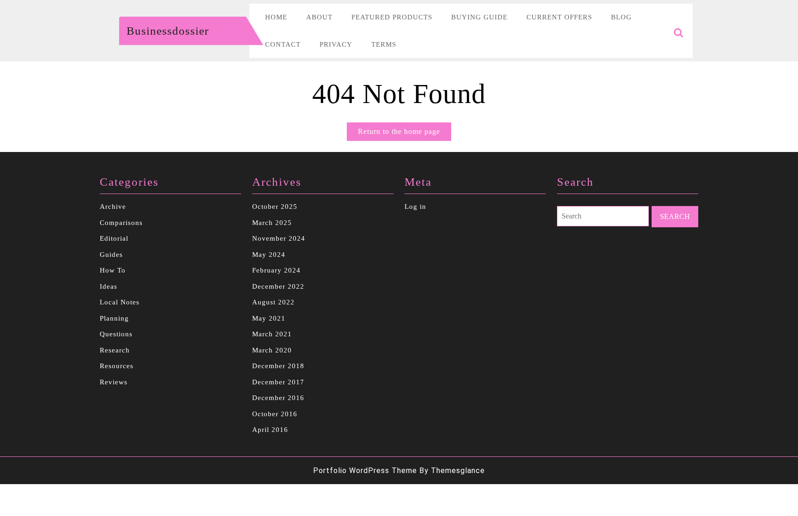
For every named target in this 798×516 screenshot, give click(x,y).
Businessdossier (168, 30)
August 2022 (273, 302)
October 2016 (274, 414)
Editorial (114, 238)
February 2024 (276, 270)
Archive (113, 206)
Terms (383, 44)
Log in (415, 206)
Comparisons (121, 222)
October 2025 (274, 206)
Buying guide (479, 17)
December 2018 (278, 366)
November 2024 (278, 238)
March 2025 (272, 222)
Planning (114, 318)
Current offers (559, 17)
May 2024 (268, 254)
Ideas (108, 286)
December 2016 (278, 397)
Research (115, 350)
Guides (111, 254)
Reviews (113, 382)
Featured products (391, 17)
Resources (116, 366)
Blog (621, 17)
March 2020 (272, 350)
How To (113, 270)
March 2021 (272, 334)
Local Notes (119, 302)
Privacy (336, 44)
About (319, 17)
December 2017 (278, 382)
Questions (116, 334)
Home (276, 17)
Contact (283, 44)
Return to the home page (404, 134)
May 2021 (268, 318)
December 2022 (278, 286)
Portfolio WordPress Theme (365, 470)
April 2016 (270, 429)
